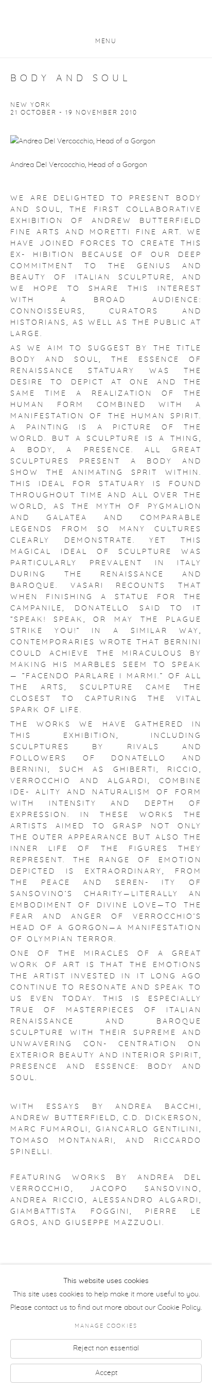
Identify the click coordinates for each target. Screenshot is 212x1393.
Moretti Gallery (106, 19)
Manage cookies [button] (106, 1326)
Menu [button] (105, 41)
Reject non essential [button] (106, 1347)
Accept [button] (106, 1372)
